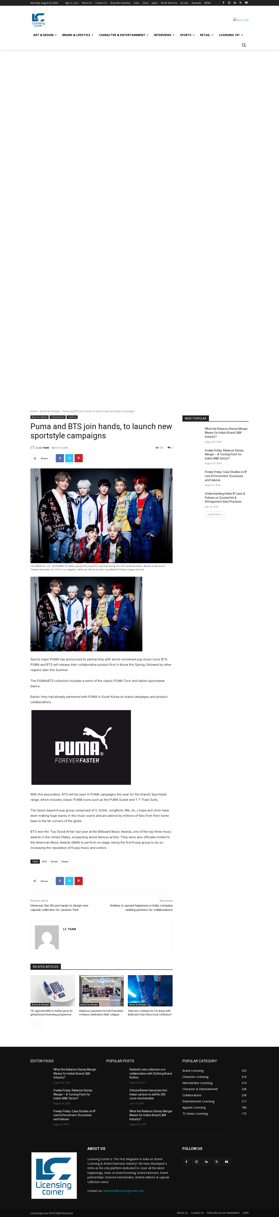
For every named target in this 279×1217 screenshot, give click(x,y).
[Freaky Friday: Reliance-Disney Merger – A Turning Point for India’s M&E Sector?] (192, 455)
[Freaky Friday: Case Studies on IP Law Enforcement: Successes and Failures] (192, 477)
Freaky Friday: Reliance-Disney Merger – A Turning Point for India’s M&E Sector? (224, 454)
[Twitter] (240, 3)
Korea (54, 861)
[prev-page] (33, 1024)
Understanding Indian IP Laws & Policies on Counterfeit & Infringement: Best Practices (225, 497)
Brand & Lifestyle (50, 411)
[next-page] (39, 1024)
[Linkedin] (235, 3)
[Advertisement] (122, 80)
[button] (244, 45)
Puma (65, 861)
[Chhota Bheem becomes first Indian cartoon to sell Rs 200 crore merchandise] (116, 1095)
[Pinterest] (79, 458)
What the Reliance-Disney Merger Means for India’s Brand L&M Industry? (226, 432)
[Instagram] (229, 3)
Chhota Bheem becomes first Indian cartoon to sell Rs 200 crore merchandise (148, 1094)
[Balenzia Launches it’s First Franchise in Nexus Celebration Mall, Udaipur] (101, 990)
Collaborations (57, 417)
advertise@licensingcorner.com (123, 1191)
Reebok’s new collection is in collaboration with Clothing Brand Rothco (150, 1073)
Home (34, 411)
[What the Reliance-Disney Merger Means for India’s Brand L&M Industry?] (192, 434)
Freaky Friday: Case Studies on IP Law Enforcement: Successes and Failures (226, 476)
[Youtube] (246, 3)
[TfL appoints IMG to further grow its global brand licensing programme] (52, 990)
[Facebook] (223, 3)
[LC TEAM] (33, 448)
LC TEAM (44, 447)
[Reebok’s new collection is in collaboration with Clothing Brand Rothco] (116, 1075)
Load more (214, 514)
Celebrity (72, 417)
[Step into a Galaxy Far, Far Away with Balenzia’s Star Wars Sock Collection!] (150, 990)
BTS (44, 861)
